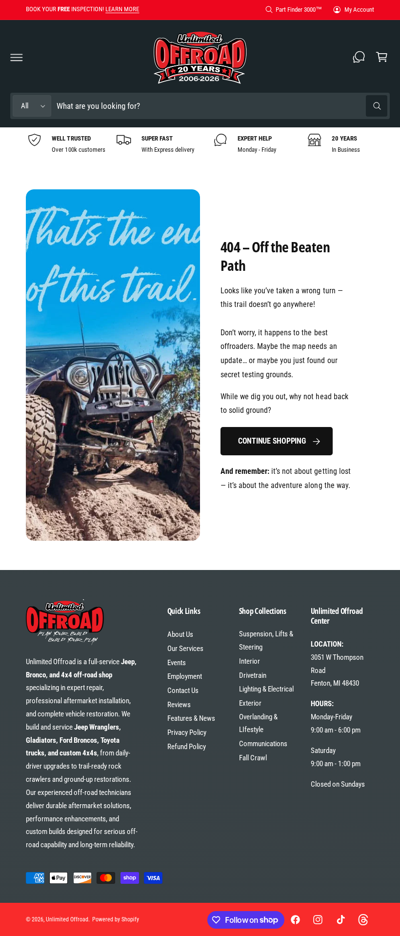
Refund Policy (186, 746)
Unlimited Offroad (67, 919)
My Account (359, 9)
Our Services (185, 648)
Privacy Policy (186, 732)
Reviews (179, 704)
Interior (249, 661)
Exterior (250, 703)
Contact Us (183, 690)
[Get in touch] (359, 57)
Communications (263, 743)
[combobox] (222, 106)
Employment (184, 676)
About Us (180, 634)
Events (176, 662)
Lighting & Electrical (266, 689)
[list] (200, 144)
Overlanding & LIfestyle (258, 723)
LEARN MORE (122, 9)
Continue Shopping (272, 441)
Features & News (191, 718)
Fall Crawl (253, 757)
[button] (16, 57)
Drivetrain (252, 675)
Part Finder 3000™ (299, 9)
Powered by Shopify (115, 919)
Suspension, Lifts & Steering (266, 640)
